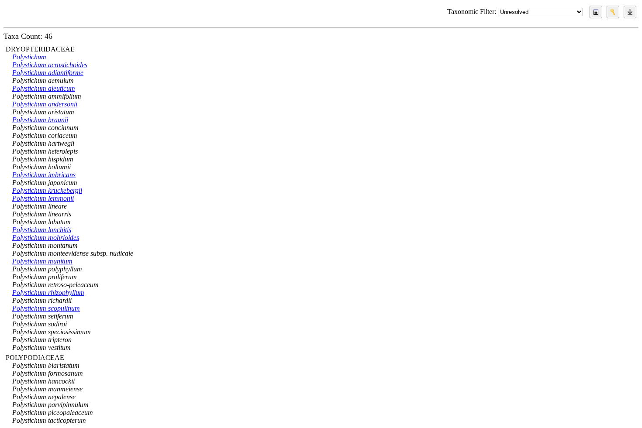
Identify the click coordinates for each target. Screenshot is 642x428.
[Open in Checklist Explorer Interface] (596, 12)
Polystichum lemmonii (43, 198)
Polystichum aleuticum (43, 88)
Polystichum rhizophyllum (48, 292)
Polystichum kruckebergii (47, 190)
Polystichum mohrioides (45, 237)
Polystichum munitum (42, 261)
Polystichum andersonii (44, 104)
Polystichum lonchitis (41, 229)
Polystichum (29, 57)
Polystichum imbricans (44, 174)
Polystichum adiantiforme (47, 72)
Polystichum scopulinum (46, 308)
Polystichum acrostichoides (49, 64)
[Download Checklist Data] (630, 12)
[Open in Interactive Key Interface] (613, 12)
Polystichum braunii (40, 119)
